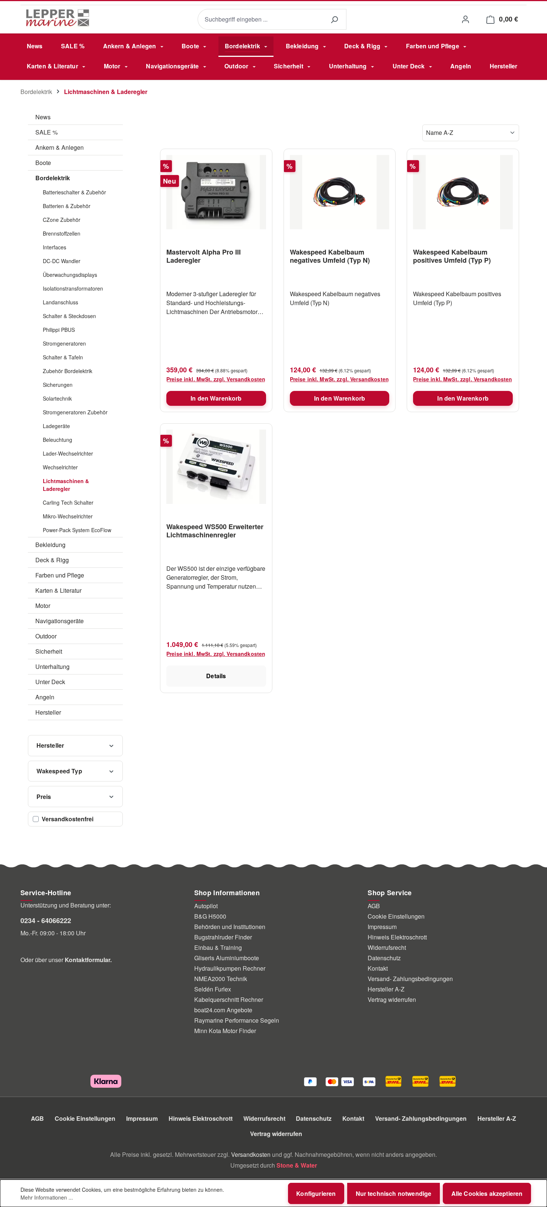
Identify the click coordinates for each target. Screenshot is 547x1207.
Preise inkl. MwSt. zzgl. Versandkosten (215, 379)
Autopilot (206, 906)
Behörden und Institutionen (229, 926)
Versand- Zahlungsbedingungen (410, 978)
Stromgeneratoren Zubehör (75, 412)
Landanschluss (60, 302)
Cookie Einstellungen (396, 916)
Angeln (44, 697)
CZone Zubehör (61, 219)
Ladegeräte (56, 426)
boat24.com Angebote (223, 1010)
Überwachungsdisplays (70, 274)
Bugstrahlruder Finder (223, 937)
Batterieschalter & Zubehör (74, 192)
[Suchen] (334, 19)
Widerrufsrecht (387, 947)
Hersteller (48, 712)
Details (216, 676)
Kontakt (378, 968)
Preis (43, 796)
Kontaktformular (87, 959)
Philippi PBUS (59, 329)
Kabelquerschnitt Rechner (228, 999)
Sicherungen (58, 384)
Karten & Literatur (58, 590)
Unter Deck (50, 681)
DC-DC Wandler (61, 261)
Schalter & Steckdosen (69, 316)
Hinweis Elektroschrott (397, 937)
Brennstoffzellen (61, 233)
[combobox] (260, 19)
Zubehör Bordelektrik (67, 371)
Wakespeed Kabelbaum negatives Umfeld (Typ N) (330, 256)
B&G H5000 (210, 916)
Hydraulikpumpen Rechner (229, 968)
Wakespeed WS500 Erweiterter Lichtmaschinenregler (214, 530)
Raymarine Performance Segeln (236, 1020)
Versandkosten (251, 1154)
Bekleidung (50, 544)
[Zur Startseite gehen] (57, 17)
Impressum (382, 926)
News (43, 117)
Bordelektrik (52, 178)
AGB (374, 906)
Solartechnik (57, 398)
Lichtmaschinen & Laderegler (66, 484)
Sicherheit (48, 651)
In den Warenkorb (216, 398)
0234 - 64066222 (45, 920)
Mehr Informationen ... (46, 1197)
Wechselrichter (60, 467)
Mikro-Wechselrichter (68, 516)
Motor (42, 605)
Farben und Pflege (59, 575)
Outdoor (46, 636)
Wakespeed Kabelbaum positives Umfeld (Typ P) (452, 256)
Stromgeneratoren (64, 343)
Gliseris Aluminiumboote (226, 958)
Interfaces (54, 247)
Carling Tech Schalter (68, 502)
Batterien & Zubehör (66, 206)
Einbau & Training (218, 947)
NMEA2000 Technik (220, 978)
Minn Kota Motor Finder (225, 1030)
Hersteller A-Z (386, 989)
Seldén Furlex (212, 989)
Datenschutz (384, 958)
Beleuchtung (57, 439)
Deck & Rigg (52, 560)
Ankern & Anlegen (59, 147)
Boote (43, 162)
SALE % (46, 132)
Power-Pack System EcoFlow (77, 530)
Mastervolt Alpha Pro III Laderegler (203, 256)
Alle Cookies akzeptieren (487, 1193)
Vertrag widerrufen (392, 999)
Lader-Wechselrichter (68, 453)
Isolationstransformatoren (73, 288)
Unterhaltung (52, 666)
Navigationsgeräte (59, 621)
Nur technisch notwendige (394, 1193)
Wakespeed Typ (59, 771)
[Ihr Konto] (465, 19)
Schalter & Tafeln (63, 357)
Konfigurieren (316, 1193)
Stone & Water (296, 1165)
